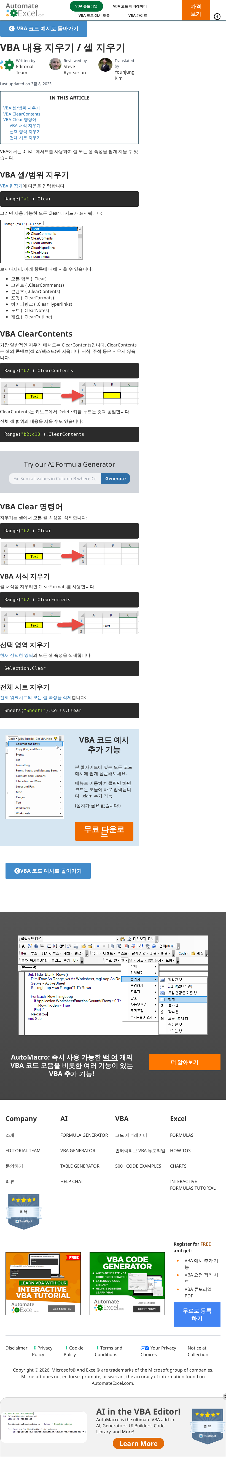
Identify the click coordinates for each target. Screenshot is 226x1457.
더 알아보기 (184, 1062)
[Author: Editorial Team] (7, 65)
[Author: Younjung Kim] (105, 65)
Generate (115, 478)
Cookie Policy (74, 1351)
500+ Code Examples (138, 1166)
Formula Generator (84, 1135)
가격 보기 (196, 10)
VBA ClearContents (21, 114)
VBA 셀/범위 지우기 (21, 108)
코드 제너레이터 (131, 1135)
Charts (178, 1166)
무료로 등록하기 (197, 1314)
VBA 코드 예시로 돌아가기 (48, 28)
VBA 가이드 (137, 15)
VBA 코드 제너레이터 (130, 6)
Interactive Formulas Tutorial (193, 1184)
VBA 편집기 (11, 186)
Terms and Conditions (108, 1351)
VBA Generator (77, 1150)
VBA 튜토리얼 (86, 6)
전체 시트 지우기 (25, 137)
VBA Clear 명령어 (19, 119)
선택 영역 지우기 (25, 131)
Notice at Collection (198, 1351)
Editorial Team (24, 69)
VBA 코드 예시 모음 (94, 15)
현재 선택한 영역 (16, 655)
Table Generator (79, 1166)
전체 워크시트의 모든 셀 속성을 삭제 (36, 697)
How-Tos (180, 1150)
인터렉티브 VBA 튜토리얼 (140, 1150)
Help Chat (71, 1181)
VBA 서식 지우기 (25, 125)
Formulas (181, 1135)
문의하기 (14, 1166)
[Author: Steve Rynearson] (55, 64)
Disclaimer (17, 1348)
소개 (10, 1135)
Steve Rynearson (75, 69)
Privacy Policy (42, 1351)
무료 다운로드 (104, 831)
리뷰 (10, 1181)
